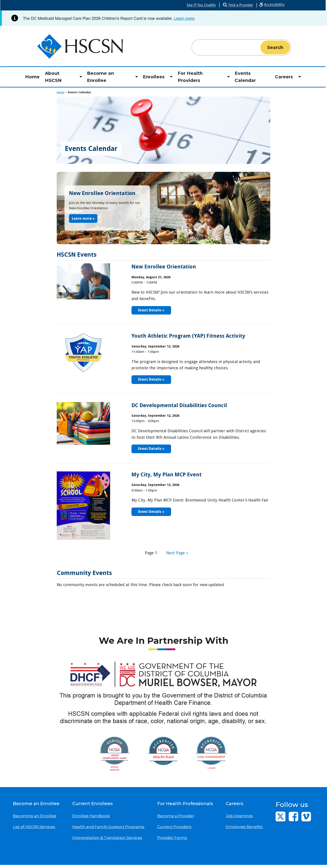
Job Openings (239, 816)
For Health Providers (190, 77)
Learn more (184, 18)
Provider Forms (172, 837)
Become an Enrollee (100, 77)
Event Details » (151, 310)
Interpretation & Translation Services (107, 837)
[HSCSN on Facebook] (293, 816)
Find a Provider (240, 5)
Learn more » (83, 218)
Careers (284, 76)
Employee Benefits (244, 826)
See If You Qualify (201, 5)
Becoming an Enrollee (34, 816)
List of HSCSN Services (34, 826)
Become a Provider (175, 816)
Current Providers (174, 826)
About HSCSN (53, 77)
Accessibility (274, 4)
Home (32, 76)
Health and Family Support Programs (108, 826)
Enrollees (154, 76)
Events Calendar (245, 77)
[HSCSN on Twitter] (280, 816)
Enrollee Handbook (91, 816)
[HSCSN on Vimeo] (306, 816)
